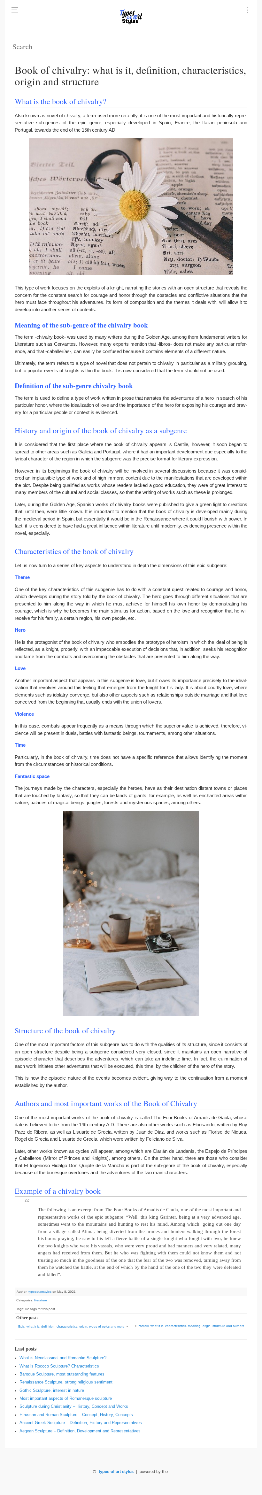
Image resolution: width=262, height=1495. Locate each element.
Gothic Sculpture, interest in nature (51, 1390)
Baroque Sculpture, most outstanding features (61, 1374)
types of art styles (116, 1471)
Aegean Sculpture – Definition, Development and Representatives (80, 1431)
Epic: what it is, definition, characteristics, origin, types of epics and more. (72, 1326)
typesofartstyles (39, 1291)
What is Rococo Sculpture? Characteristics (59, 1366)
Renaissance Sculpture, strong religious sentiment (65, 1382)
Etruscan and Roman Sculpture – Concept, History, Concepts (76, 1415)
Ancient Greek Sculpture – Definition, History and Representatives (80, 1423)
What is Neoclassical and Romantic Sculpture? (62, 1358)
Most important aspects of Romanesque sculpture (65, 1398)
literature (40, 1300)
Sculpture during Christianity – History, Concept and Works (73, 1406)
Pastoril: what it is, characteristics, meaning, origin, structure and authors (191, 1326)
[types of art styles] (131, 16)
